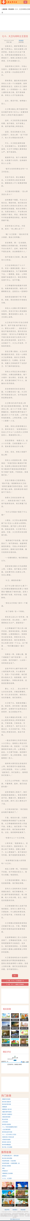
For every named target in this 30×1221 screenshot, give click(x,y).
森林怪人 (4, 1176)
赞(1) (15, 975)
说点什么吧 (15, 1057)
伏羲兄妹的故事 (6, 1117)
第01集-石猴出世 (6, 1101)
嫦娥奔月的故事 (6, 1099)
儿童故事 (4, 9)
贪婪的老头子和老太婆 (8, 1137)
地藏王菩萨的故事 (7, 1111)
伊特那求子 (5, 1171)
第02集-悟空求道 (6, 1104)
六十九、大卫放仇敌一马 (17, 980)
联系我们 (15, 1209)
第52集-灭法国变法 (7, 1114)
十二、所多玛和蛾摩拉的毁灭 (9, 1127)
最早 (27, 1061)
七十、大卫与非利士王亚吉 (9, 1134)
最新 (23, 1061)
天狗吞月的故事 (6, 1139)
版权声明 (7, 1209)
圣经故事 (21, 40)
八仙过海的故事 (6, 1129)
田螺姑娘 (4, 1106)
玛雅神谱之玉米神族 (7, 1173)
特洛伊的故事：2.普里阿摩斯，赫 (11, 1163)
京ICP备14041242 (15, 1219)
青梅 (3, 1168)
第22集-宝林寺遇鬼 (7, 1158)
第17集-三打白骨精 (7, 1147)
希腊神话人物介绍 (7, 1109)
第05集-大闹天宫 (6, 1142)
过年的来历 (5, 1122)
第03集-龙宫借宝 (6, 1124)
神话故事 (11, 9)
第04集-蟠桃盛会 (6, 1144)
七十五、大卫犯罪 (7, 1178)
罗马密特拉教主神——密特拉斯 (10, 1155)
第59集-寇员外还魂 (7, 1132)
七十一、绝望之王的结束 (17, 984)
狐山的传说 (5, 1119)
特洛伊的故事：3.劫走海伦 (9, 1160)
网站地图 (23, 1209)
